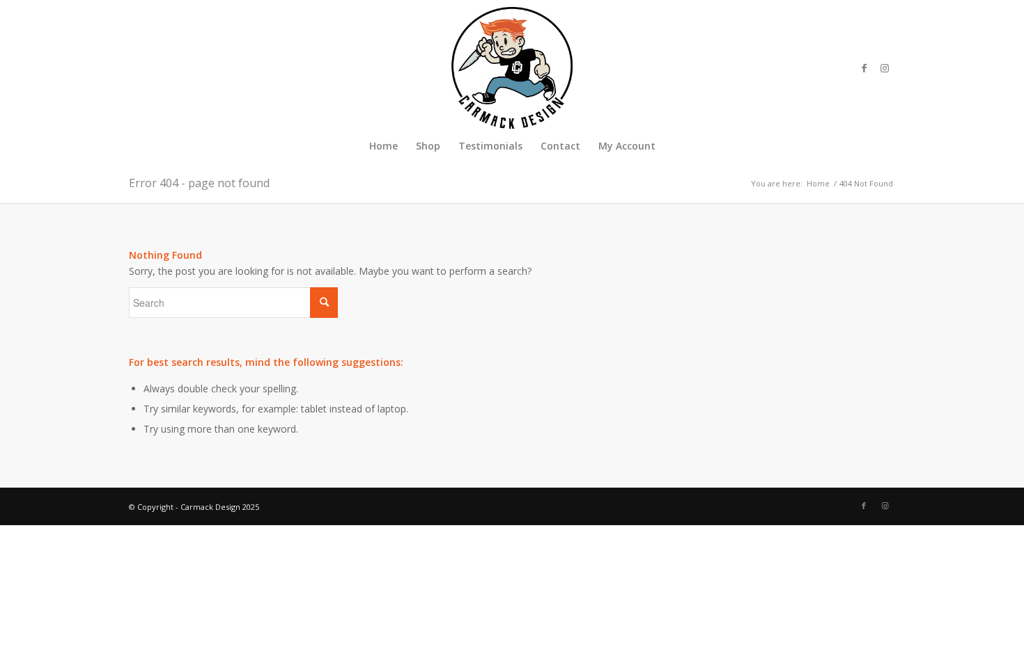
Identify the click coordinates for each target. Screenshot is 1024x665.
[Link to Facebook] (863, 68)
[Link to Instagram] (884, 68)
